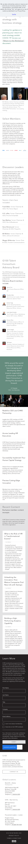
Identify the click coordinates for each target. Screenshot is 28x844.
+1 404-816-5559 (15, 794)
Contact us (14, 771)
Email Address (6, 716)
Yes (13, 14)
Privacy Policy (14, 835)
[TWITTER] (15, 841)
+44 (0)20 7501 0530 (16, 824)
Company (5, 709)
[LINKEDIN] (13, 841)
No (15, 14)
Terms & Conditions (14, 838)
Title (3, 702)
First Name (5, 688)
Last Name (5, 695)
